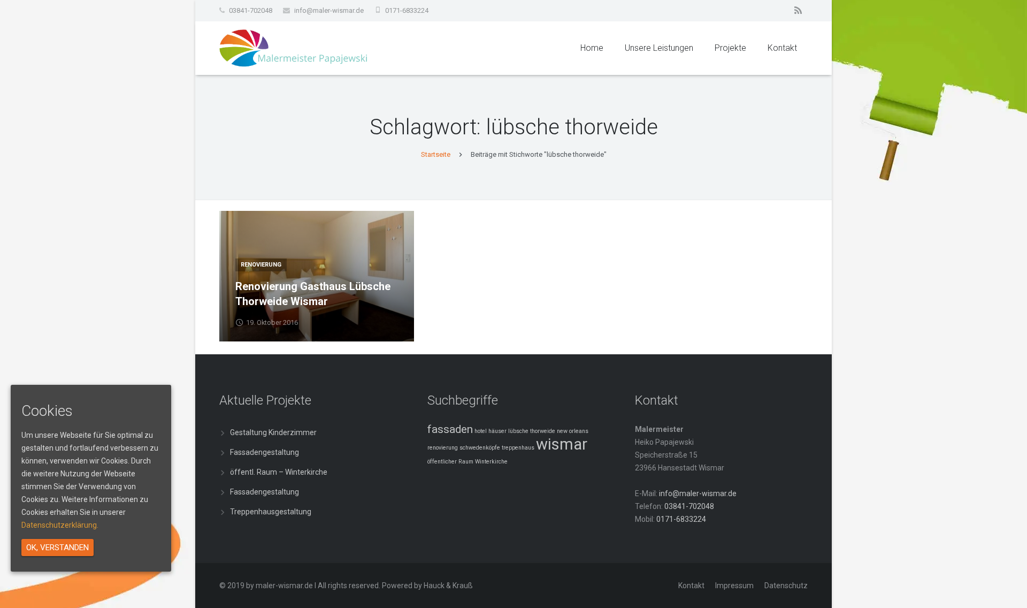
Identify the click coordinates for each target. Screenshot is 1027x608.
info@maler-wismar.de (329, 10)
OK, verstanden (57, 547)
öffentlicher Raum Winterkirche (467, 461)
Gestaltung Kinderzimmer (273, 432)
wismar (561, 444)
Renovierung (261, 264)
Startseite (435, 154)
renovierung (442, 447)
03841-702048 (250, 10)
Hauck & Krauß (448, 585)
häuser (497, 431)
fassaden (450, 429)
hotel (480, 431)
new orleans (572, 431)
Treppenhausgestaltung (270, 511)
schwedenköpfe (479, 447)
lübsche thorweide (531, 431)
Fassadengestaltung (264, 452)
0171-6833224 (406, 10)
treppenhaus (518, 447)
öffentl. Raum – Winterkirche (278, 472)
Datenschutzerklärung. (59, 525)
